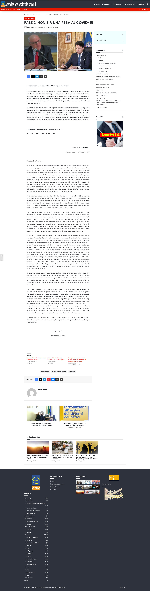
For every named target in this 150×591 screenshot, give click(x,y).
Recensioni (30, 561)
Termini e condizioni (102, 107)
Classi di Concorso (102, 74)
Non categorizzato (30, 526)
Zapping (30, 551)
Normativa (30, 553)
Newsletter (100, 90)
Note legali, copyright (57, 484)
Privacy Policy (101, 98)
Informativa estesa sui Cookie (105, 84)
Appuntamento (101, 55)
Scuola (72, 372)
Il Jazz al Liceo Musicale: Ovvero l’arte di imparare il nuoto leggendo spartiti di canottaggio (87, 457)
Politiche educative (59, 372)
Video (26, 580)
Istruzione (45, 372)
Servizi (141, 4)
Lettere (29, 545)
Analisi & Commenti (32, 537)
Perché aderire (103, 71)
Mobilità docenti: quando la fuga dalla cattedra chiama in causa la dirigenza (62, 457)
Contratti (29, 540)
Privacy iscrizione (102, 95)
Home (98, 4)
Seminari (29, 524)
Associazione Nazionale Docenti (56, 587)
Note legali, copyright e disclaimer (106, 92)
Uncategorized (29, 577)
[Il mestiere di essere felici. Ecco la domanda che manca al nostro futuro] (38, 447)
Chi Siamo (107, 4)
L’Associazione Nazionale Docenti (108, 63)
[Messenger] (53, 379)
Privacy (29, 532)
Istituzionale (30, 529)
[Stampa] (45, 76)
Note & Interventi (40, 14)
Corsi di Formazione (32, 521)
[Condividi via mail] (41, 76)
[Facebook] (28, 76)
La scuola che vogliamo (105, 68)
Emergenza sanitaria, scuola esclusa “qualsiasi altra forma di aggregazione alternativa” (77, 359)
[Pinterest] (49, 379)
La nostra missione (104, 66)
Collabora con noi (30, 516)
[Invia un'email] (33, 27)
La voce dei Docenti (103, 87)
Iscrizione (101, 60)
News (28, 548)
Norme (28, 556)
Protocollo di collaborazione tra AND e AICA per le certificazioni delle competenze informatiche (109, 102)
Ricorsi (28, 575)
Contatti (53, 490)
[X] (33, 76)
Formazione (130, 4)
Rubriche (118, 4)
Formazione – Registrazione (105, 79)
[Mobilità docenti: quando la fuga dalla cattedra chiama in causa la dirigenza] (63, 447)
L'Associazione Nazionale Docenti (36, 503)
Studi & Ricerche (31, 564)
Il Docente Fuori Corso (33, 543)
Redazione (30, 27)
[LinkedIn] (37, 76)
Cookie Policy (54, 487)
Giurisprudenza (31, 572)
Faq (28, 569)
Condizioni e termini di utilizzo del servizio (108, 76)
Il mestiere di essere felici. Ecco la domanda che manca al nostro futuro (37, 457)
